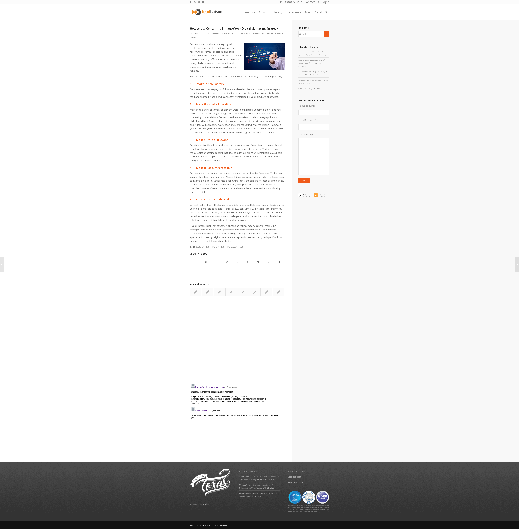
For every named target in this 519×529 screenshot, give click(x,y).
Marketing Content (235, 247)
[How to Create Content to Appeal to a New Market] (255, 292)
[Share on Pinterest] (227, 262)
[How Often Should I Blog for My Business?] (2, 264)
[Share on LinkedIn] (237, 262)
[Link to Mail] (203, 2)
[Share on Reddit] (269, 262)
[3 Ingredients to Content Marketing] (219, 292)
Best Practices (230, 33)
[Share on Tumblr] (248, 262)
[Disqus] (241, 342)
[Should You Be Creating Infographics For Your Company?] (266, 292)
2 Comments (214, 33)
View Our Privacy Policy (199, 504)
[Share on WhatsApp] (216, 262)
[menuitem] (311, 2)
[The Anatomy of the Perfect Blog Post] (231, 292)
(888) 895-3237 (294, 477)
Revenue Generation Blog (264, 33)
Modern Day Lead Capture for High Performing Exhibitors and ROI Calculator (311, 63)
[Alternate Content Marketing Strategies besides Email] (195, 292)
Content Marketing (244, 33)
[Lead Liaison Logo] (207, 12)
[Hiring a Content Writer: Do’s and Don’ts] (278, 292)
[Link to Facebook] (191, 2)
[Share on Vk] (258, 262)
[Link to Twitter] (195, 2)
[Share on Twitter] (206, 262)
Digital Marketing (219, 247)
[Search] (326, 12)
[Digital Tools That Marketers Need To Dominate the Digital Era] (243, 292)
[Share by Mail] (279, 262)
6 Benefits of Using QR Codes (309, 88)
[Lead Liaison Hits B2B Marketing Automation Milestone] (207, 292)
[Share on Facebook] (195, 262)
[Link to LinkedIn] (199, 2)
